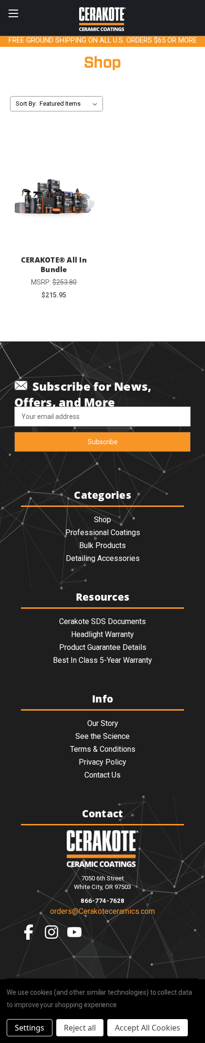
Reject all (80, 1027)
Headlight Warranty (102, 634)
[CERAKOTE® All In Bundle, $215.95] (53, 192)
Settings (29, 1027)
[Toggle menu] (13, 13)
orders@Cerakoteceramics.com (102, 911)
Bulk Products (102, 545)
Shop (102, 519)
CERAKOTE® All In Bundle (54, 264)
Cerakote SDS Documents (102, 621)
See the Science (102, 736)
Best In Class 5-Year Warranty (102, 660)
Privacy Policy (102, 762)
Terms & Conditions (102, 749)
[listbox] (70, 104)
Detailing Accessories (103, 558)
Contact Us (102, 775)
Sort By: (26, 103)
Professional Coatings (102, 532)
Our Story (102, 723)
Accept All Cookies (147, 1027)
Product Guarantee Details (102, 647)
